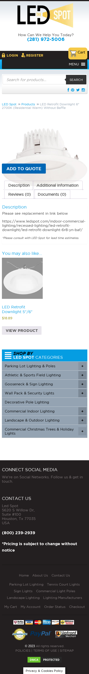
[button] (74, 64)
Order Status (55, 607)
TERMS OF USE (45, 650)
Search (76, 79)
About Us (40, 575)
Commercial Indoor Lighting (44, 411)
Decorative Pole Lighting (27, 402)
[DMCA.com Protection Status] (44, 658)
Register (34, 55)
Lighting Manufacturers (62, 598)
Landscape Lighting (23, 598)
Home (24, 575)
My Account (31, 607)
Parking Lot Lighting (26, 584)
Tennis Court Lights (63, 584)
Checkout (77, 607)
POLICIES (22, 650)
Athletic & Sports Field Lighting (44, 375)
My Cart (10, 607)
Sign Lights (23, 591)
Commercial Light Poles (55, 591)
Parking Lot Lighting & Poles (44, 366)
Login (12, 55)
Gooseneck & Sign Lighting (44, 384)
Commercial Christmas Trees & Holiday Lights (44, 431)
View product (22, 330)
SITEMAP (67, 650)
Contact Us (61, 575)
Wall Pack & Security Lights (44, 393)
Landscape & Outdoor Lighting (44, 420)
